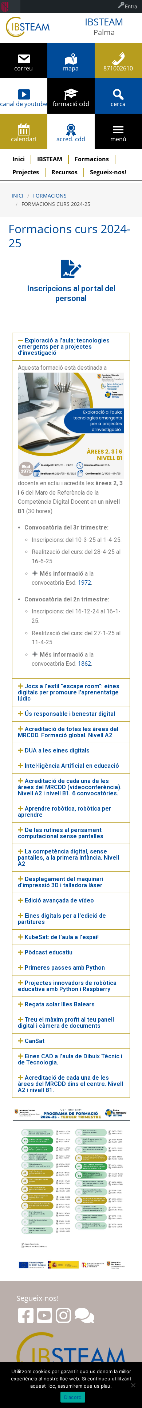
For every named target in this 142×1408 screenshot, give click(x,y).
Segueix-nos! (108, 172)
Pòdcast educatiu (48, 952)
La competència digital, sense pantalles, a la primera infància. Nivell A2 (68, 857)
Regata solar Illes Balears (60, 1004)
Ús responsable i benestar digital (70, 713)
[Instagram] (63, 1315)
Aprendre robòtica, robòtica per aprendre (64, 811)
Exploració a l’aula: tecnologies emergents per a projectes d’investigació (64, 346)
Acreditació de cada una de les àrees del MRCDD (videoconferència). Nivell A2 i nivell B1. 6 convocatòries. (70, 787)
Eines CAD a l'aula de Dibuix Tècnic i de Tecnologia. (70, 1059)
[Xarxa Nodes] (84, 1315)
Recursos (64, 172)
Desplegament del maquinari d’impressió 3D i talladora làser (60, 882)
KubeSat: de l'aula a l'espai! (62, 937)
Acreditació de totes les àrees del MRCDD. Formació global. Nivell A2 (68, 732)
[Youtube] (44, 1315)
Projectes (25, 172)
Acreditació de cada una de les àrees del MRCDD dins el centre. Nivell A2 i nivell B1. (70, 1083)
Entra (131, 6)
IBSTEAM (49, 159)
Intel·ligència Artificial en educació (72, 765)
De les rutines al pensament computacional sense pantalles (60, 833)
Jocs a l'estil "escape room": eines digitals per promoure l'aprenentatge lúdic (68, 692)
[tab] (71, 346)
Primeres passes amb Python (65, 967)
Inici (18, 159)
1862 (84, 664)
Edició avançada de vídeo (59, 900)
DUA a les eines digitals (57, 750)
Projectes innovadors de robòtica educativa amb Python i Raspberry (67, 986)
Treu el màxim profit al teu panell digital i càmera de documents (66, 1022)
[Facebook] (25, 1315)
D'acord (73, 1397)
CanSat (34, 1041)
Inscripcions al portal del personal (71, 293)
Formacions (92, 159)
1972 (84, 583)
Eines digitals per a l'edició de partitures (62, 918)
